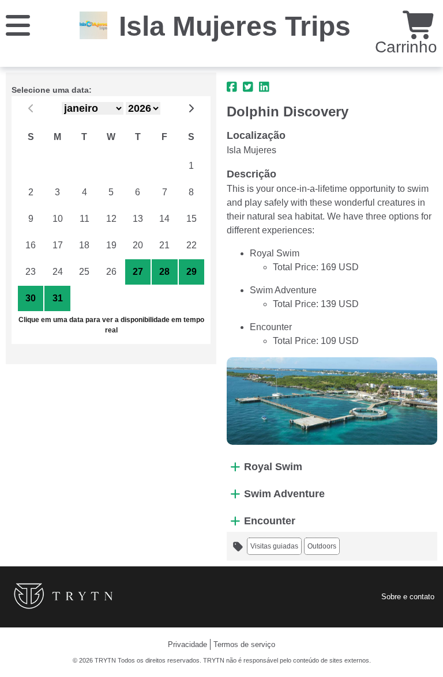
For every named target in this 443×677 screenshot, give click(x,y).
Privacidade (187, 644)
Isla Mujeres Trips (235, 26)
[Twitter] (248, 87)
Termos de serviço (244, 644)
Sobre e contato (407, 596)
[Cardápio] (18, 24)
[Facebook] (232, 87)
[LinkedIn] (264, 87)
